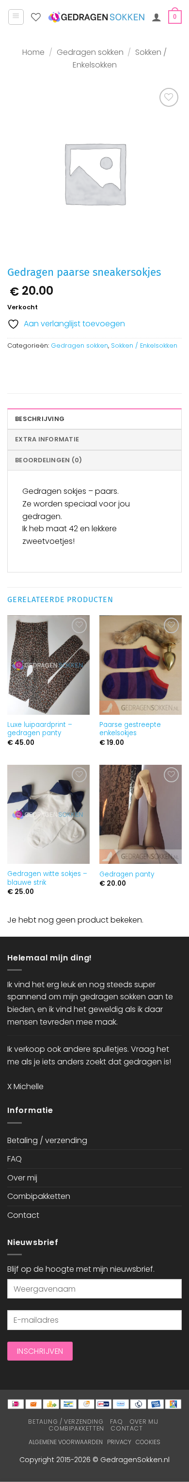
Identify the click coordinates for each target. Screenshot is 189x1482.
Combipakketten (38, 1196)
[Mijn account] (156, 17)
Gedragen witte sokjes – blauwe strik (47, 878)
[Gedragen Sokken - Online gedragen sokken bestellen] (96, 17)
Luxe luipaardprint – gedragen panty (39, 729)
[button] (16, 17)
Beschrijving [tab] (39, 419)
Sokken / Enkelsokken (144, 345)
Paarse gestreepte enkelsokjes (130, 729)
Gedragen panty (126, 874)
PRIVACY (119, 1442)
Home (33, 52)
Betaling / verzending (47, 1140)
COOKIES (148, 1442)
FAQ (14, 1158)
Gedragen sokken (90, 52)
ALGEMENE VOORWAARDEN (66, 1442)
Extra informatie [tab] (47, 439)
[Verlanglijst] (36, 17)
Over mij (22, 1177)
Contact (23, 1215)
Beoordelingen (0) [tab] (48, 460)
